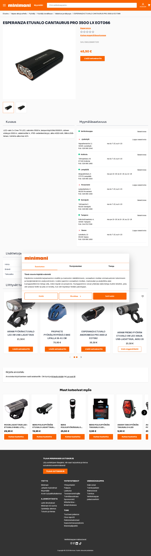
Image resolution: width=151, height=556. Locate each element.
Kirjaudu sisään (57, 377)
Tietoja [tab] (111, 266)
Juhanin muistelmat (49, 488)
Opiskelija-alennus (48, 509)
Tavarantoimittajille (72, 494)
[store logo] (19, 5)
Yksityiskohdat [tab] (75, 266)
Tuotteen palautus (72, 514)
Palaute (67, 488)
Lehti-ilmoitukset (48, 503)
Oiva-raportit (69, 517)
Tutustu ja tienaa (48, 511)
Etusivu (6, 14)
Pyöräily (32, 14)
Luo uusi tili (70, 377)
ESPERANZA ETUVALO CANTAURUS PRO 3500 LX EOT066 (97, 14)
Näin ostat (91, 485)
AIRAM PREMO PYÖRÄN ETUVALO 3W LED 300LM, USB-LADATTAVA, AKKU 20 (130, 335)
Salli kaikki (109, 296)
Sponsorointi (69, 499)
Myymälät (45, 491)
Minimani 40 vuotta (49, 506)
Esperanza (85, 28)
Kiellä (41, 296)
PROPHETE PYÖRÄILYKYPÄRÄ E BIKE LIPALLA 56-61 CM (57, 334)
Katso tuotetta (16, 436)
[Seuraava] (81, 357)
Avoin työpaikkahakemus (51, 494)
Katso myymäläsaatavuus (93, 35)
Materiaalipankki (71, 526)
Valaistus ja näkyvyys (63, 14)
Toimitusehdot (93, 488)
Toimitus (90, 494)
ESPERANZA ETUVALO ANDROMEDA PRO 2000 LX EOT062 (93, 334)
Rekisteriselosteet (71, 520)
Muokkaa (74, 296)
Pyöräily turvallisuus (45, 14)
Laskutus (68, 491)
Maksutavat (92, 491)
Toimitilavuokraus (71, 496)
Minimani (44, 485)
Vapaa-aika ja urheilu (19, 14)
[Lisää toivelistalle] (142, 296)
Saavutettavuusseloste (74, 523)
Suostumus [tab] (40, 266)
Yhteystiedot (69, 485)
